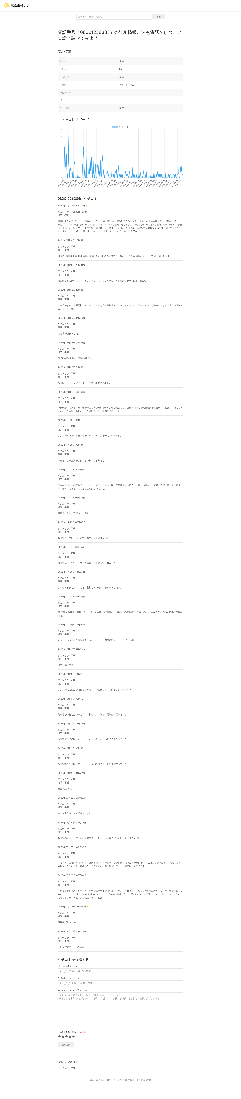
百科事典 (136, 1080)
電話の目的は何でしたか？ (69, 978)
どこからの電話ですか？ (68, 966)
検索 (159, 17)
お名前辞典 (118, 1080)
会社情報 (128, 1080)
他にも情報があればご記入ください (73, 990)
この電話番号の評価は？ (72, 1032)
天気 (101, 1080)
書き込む (66, 1045)
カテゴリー (108, 1080)
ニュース (94, 1080)
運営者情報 (146, 1080)
